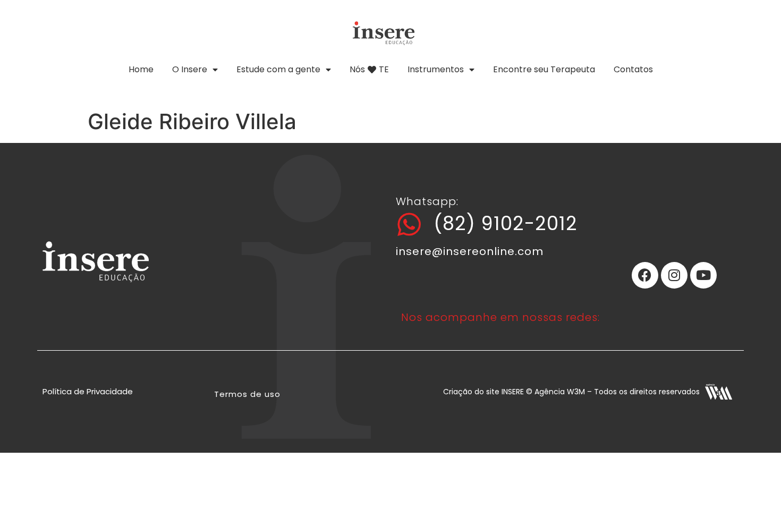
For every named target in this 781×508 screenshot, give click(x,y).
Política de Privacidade (88, 391)
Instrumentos (436, 69)
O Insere (189, 69)
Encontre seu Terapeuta (544, 69)
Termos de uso (247, 394)
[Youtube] (703, 275)
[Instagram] (674, 275)
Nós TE (369, 69)
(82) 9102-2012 (506, 223)
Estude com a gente (278, 69)
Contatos (633, 69)
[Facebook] (645, 275)
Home (141, 69)
